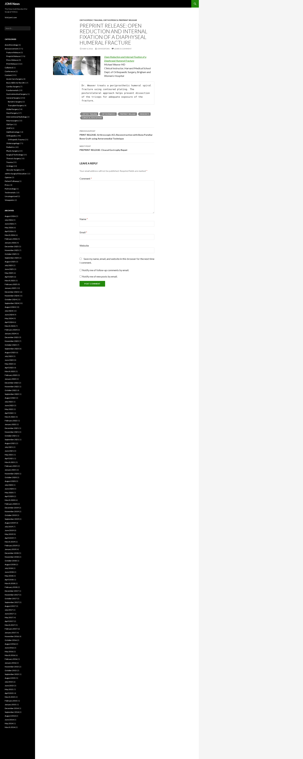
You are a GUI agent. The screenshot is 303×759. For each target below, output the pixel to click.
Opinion (8, 177)
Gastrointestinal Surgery (16, 94)
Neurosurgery (12, 120)
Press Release (12, 60)
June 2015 (9, 685)
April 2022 (9, 413)
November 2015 (12, 666)
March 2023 (10, 371)
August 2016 (10, 644)
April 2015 (9, 693)
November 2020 (12, 473)
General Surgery (13, 98)
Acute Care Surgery (14, 79)
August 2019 (10, 523)
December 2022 (11, 383)
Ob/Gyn (9, 124)
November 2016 (12, 636)
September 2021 (12, 439)
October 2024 (11, 299)
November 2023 (12, 341)
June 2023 (9, 360)
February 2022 (11, 420)
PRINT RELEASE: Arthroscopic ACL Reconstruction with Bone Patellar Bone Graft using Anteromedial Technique (116, 135)
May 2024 (9, 318)
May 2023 (9, 364)
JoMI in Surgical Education (16, 173)
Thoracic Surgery (13, 158)
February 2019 (11, 545)
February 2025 (11, 284)
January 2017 (10, 632)
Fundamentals (12, 90)
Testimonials (10, 192)
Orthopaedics (108, 114)
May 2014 (9, 723)
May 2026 (9, 227)
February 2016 (11, 659)
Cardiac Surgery (13, 86)
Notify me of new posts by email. (99, 276)
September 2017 (12, 602)
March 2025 (10, 280)
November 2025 (12, 250)
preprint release (128, 114)
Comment (86, 178)
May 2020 (9, 492)
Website (84, 245)
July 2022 (9, 401)
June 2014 (9, 719)
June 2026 (9, 224)
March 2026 (10, 235)
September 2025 (12, 258)
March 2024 (10, 326)
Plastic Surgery (12, 151)
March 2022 (10, 417)
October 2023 (11, 345)
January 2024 (10, 333)
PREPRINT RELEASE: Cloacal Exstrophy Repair (104, 148)
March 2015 (10, 697)
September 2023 (12, 348)
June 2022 (9, 405)
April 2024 (9, 322)
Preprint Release (128, 20)
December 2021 (11, 428)
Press (7, 185)
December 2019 (11, 507)
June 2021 (9, 451)
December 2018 (11, 553)
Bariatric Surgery (15, 101)
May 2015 (9, 689)
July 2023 (9, 356)
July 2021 (9, 447)
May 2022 (9, 409)
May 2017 (9, 617)
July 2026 (9, 220)
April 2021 (9, 458)
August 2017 (10, 606)
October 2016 (11, 640)
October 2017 (11, 598)
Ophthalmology (12, 132)
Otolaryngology (12, 143)
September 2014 (12, 712)
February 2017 (11, 629)
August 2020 (10, 481)
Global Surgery (12, 109)
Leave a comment (123, 48)
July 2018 (9, 568)
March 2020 (10, 500)
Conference (10, 71)
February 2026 (11, 239)
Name (84, 219)
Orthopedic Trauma (91, 20)
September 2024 (12, 303)
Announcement (11, 48)
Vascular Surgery (13, 170)
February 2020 (11, 504)
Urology (9, 166)
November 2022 (12, 386)
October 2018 (11, 560)
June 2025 (9, 269)
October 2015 (11, 670)
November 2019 (12, 511)
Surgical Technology (14, 154)
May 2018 (9, 576)
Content (8, 75)
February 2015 (11, 701)
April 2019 (9, 538)
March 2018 (10, 583)
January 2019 (10, 549)
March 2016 (10, 655)
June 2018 (9, 572)
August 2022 (10, 398)
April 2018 (9, 579)
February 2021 (11, 466)
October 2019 (11, 515)
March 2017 (10, 625)
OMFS (9, 128)
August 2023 (10, 352)
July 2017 (9, 610)
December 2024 (11, 292)
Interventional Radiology (16, 117)
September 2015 (12, 674)
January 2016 (10, 663)
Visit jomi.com (11, 17)
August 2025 (10, 261)
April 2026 (9, 231)
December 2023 (11, 337)
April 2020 (9, 496)
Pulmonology (10, 189)
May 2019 (9, 534)
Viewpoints (9, 200)
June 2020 (9, 489)
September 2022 (12, 394)
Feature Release (13, 52)
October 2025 (11, 254)
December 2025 (11, 246)
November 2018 (12, 557)
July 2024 (9, 311)
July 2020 (9, 485)
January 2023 (10, 379)
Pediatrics (10, 147)
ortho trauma (89, 114)
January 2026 (10, 242)
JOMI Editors (103, 48)
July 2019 (9, 526)
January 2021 (10, 470)
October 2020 (11, 477)
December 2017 (11, 591)
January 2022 (10, 424)
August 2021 (10, 443)
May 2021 (9, 454)
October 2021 (11, 436)
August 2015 (10, 678)
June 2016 (9, 648)
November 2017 (12, 595)
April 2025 (9, 277)
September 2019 (12, 519)
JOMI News (12, 4)
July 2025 (9, 265)
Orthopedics (110, 20)
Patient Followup (12, 181)
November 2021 (12, 432)
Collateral (9, 67)
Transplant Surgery (16, 105)
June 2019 (9, 530)
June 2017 (9, 613)
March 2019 (10, 542)
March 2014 (10, 727)
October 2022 (11, 390)
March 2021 (10, 462)
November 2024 (12, 295)
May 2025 (9, 273)
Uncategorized (11, 196)
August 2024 (10, 307)
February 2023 (11, 375)
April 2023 (9, 367)
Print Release (12, 64)
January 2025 (10, 288)
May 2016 (9, 651)
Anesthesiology (11, 45)
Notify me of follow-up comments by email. (105, 270)
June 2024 (9, 314)
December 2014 (11, 708)
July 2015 (9, 682)
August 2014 (10, 716)
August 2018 (10, 564)
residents (144, 114)
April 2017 (9, 621)
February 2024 (11, 330)
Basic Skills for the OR (15, 83)
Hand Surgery (12, 113)
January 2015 (10, 704)
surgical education (92, 118)
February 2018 (11, 587)
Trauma (9, 162)
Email (83, 232)
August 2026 (10, 216)
